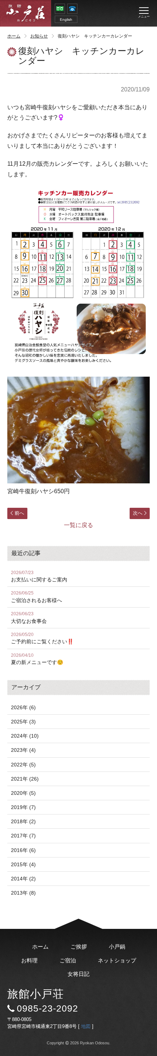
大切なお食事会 (29, 617)
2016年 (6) (23, 850)
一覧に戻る (78, 525)
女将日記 (78, 974)
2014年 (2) (23, 879)
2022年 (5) (23, 765)
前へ (19, 513)
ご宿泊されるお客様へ (36, 596)
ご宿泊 (68, 960)
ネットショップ (117, 960)
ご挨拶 (78, 946)
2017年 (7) (23, 836)
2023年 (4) (23, 750)
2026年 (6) (23, 707)
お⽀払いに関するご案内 (39, 576)
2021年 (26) (25, 779)
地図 (86, 1026)
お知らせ (39, 36)
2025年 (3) (23, 722)
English (66, 19)
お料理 (29, 960)
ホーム (13, 36)
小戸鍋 (117, 946)
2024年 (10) (25, 736)
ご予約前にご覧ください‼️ (42, 638)
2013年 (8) (23, 893)
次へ (137, 513)
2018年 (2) (23, 821)
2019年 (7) (23, 807)
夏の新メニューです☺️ (37, 659)
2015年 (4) (23, 864)
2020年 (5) (23, 793)
